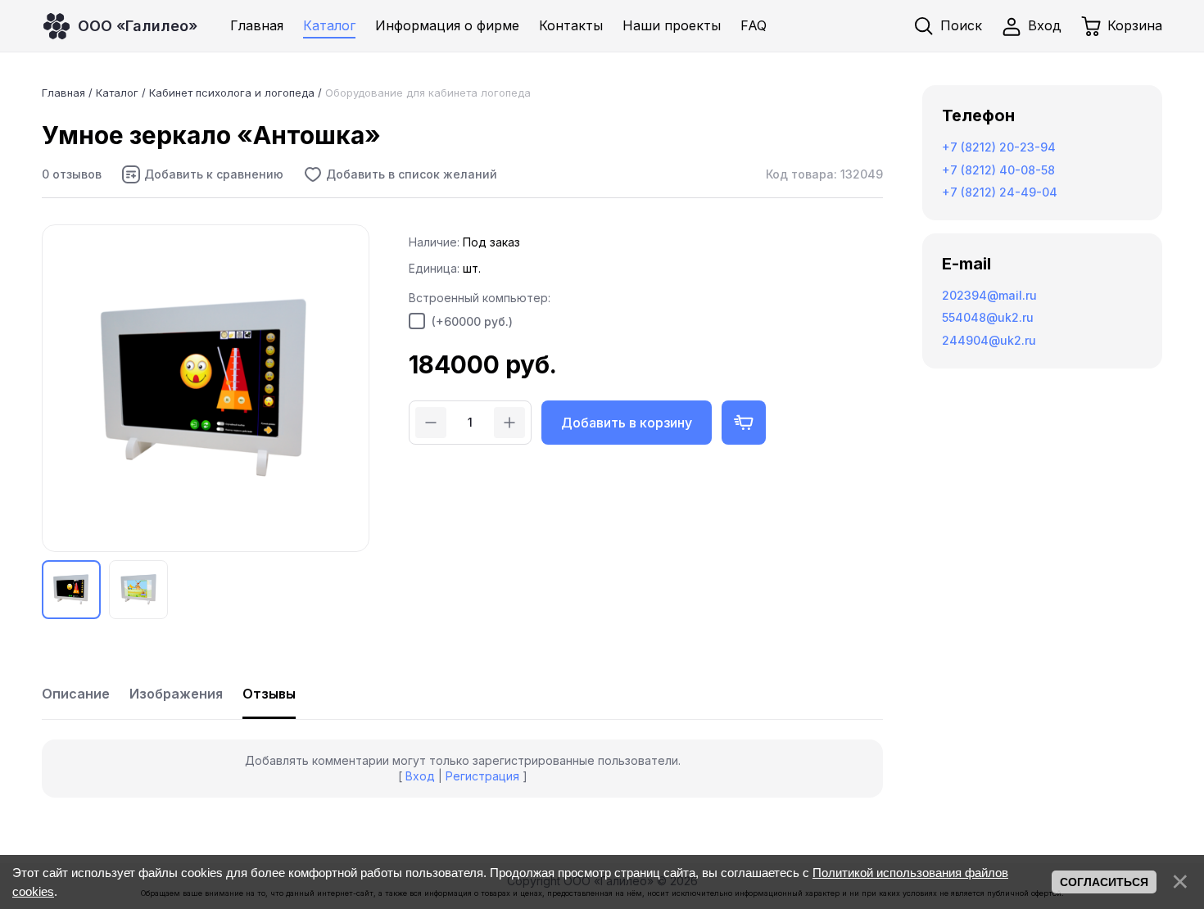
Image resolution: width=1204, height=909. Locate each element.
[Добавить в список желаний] (400, 174)
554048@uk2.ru (988, 317)
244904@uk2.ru (989, 340)
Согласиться (1104, 882)
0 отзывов (72, 174)
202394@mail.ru (989, 295)
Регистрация (482, 776)
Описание (76, 693)
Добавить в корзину (626, 422)
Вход (420, 776)
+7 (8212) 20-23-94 (999, 147)
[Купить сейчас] (744, 422)
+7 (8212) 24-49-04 (999, 192)
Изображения (176, 693)
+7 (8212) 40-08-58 (998, 170)
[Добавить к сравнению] (202, 174)
